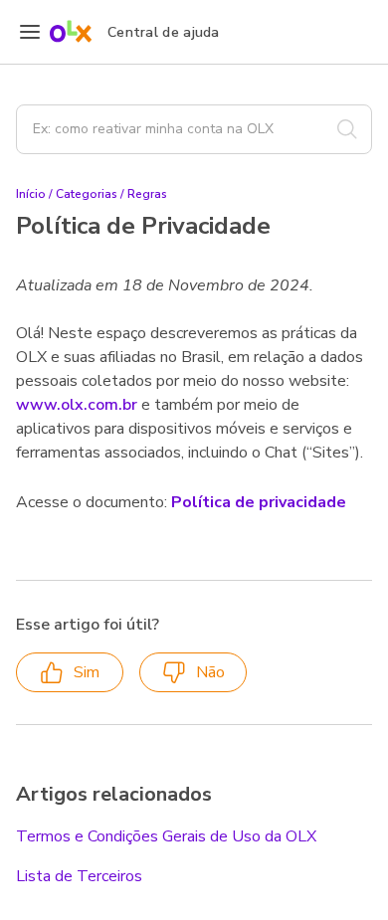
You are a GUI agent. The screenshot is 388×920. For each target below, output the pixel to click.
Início (31, 194)
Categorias (86, 194)
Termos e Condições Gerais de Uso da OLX (166, 836)
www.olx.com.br (76, 405)
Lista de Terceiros (79, 876)
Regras (147, 194)
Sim (86, 672)
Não (210, 672)
